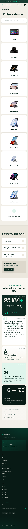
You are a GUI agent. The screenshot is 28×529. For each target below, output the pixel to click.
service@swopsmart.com (11, 454)
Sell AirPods (5, 502)
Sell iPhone (4, 494)
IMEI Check (4, 481)
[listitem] (14, 33)
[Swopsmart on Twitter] (6, 520)
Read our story (8, 424)
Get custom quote (6, 478)
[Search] (17, 5)
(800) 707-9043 (9, 451)
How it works (5, 467)
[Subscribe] (24, 516)
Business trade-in (6, 475)
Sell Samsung (5, 496)
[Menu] (25, 5)
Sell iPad (4, 499)
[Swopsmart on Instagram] (3, 520)
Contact (8, 269)
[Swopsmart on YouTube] (13, 520)
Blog (3, 486)
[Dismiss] (26, 1)
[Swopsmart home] (6, 5)
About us (4, 465)
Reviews (4, 483)
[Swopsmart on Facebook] (10, 520)
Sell (2, 9)
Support (4, 470)
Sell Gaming (5, 504)
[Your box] (21, 5)
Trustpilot (7, 345)
